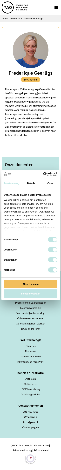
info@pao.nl (30, 422)
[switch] (52, 249)
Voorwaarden (41, 445)
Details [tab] (31, 183)
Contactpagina (30, 427)
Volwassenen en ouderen (30, 318)
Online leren (30, 383)
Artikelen (30, 378)
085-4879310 (30, 411)
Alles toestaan (30, 284)
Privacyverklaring (22, 450)
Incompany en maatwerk (30, 361)
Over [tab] (50, 183)
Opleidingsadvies (30, 394)
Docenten (15, 18)
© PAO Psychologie (21, 445)
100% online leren (30, 328)
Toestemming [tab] (11, 183)
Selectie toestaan (30, 293)
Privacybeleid (41, 450)
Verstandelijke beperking (30, 313)
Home (5, 18)
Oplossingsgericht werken (30, 323)
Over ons (31, 345)
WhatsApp (30, 416)
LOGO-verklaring (30, 389)
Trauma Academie (30, 356)
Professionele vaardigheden (30, 302)
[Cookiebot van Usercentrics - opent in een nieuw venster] (43, 174)
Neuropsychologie (30, 307)
